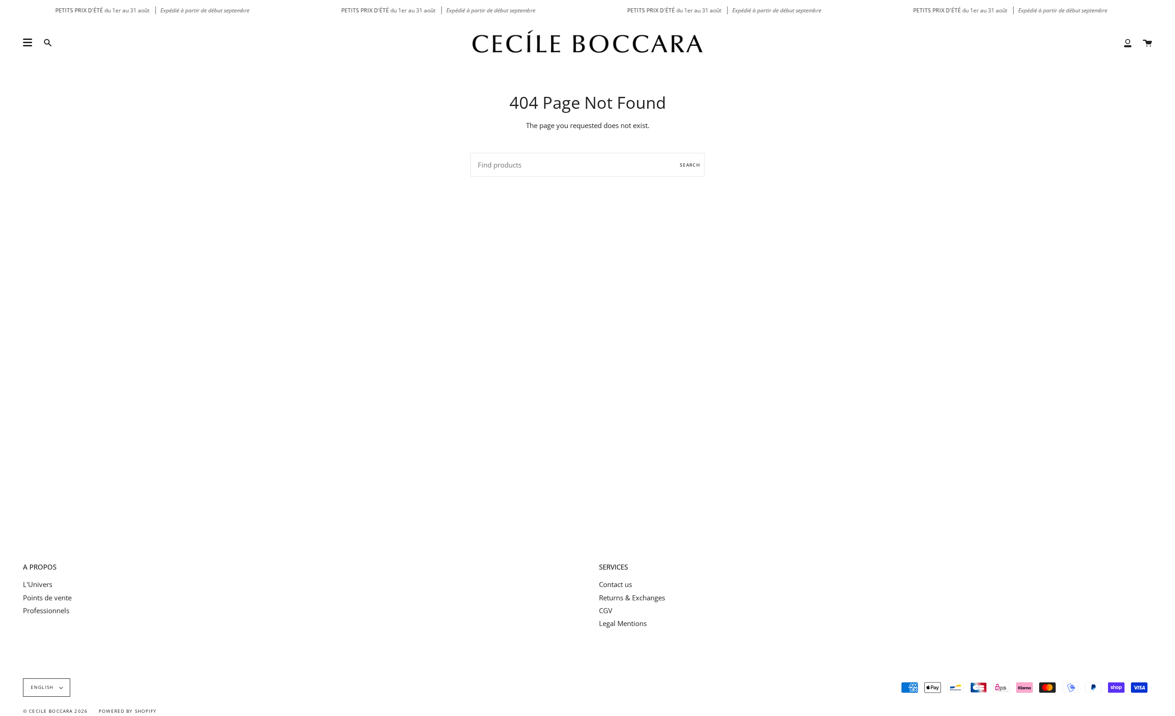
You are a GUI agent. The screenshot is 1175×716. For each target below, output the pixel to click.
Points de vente (47, 597)
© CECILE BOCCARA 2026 (55, 711)
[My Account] (1128, 43)
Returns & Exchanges (632, 597)
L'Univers (37, 584)
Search (690, 165)
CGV (605, 610)
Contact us (615, 584)
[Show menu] (27, 42)
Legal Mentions (623, 623)
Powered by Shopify (128, 711)
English (43, 687)
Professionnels (46, 610)
